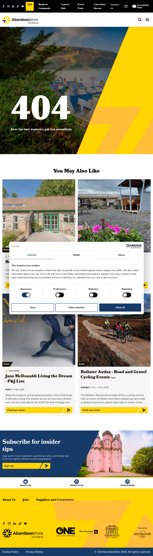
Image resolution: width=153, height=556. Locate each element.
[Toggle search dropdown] (140, 20)
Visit (29, 4)
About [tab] (121, 255)
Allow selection (76, 307)
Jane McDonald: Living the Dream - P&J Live (38, 379)
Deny (32, 307)
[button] (147, 19)
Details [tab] (76, 255)
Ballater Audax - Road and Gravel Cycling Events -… (114, 375)
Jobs (26, 500)
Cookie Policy (10, 551)
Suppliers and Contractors (55, 500)
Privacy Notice (34, 551)
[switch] (59, 295)
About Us (9, 500)
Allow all (120, 307)
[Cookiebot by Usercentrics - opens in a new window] (128, 246)
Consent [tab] (31, 255)
